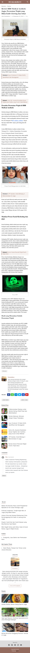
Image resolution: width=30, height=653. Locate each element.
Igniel (17, 650)
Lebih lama (24, 400)
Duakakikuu (15, 2)
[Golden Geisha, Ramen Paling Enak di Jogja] (15, 602)
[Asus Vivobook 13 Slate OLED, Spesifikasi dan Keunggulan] (4, 425)
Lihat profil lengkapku (15, 585)
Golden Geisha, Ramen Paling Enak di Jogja (14, 604)
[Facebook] (8, 394)
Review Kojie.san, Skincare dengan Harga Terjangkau (16, 417)
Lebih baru (5, 400)
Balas (4, 475)
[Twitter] (12, 394)
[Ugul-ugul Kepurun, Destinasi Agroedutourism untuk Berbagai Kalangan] (15, 616)
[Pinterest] (26, 394)
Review (4, 371)
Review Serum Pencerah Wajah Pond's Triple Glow (17, 444)
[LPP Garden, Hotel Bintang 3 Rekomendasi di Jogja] (4, 439)
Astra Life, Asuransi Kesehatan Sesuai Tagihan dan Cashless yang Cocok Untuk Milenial (15, 101)
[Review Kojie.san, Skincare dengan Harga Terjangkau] (4, 418)
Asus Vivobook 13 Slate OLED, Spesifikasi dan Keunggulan (17, 424)
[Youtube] (21, 645)
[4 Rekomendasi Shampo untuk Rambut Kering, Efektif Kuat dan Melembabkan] (4, 411)
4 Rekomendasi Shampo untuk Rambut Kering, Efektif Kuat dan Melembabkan (18, 411)
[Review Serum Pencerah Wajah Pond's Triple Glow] (4, 446)
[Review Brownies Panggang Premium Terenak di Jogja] (15, 631)
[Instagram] (18, 645)
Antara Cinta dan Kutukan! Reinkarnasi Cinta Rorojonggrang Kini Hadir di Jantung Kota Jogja (14, 517)
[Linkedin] (23, 394)
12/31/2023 (10, 457)
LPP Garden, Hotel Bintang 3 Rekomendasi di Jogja (17, 438)
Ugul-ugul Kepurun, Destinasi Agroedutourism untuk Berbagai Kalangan (15, 618)
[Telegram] (16, 394)
